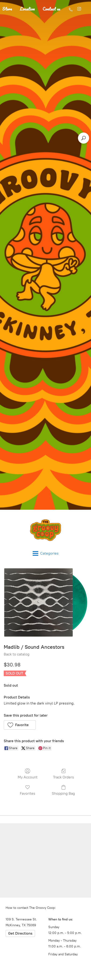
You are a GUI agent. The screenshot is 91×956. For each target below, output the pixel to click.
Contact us (51, 9)
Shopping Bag (63, 793)
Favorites (27, 793)
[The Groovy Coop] (45, 530)
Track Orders (63, 777)
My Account (28, 777)
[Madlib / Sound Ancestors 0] (45, 602)
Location (27, 9)
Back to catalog (16, 654)
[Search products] (83, 138)
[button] (20, 725)
